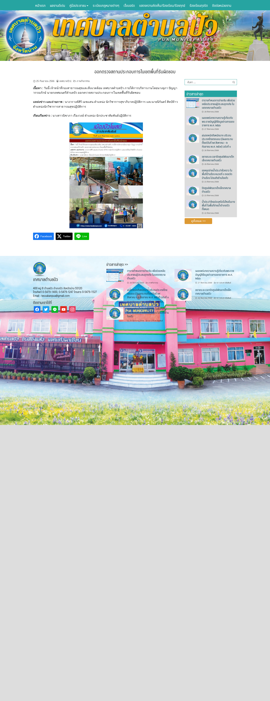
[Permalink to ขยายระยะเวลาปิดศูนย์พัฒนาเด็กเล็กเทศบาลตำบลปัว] (192, 159)
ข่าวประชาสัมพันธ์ (224, 283)
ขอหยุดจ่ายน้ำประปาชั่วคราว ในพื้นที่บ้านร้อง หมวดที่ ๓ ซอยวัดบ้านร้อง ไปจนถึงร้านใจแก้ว (217, 174)
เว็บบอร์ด (129, 5)
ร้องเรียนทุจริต (199, 5)
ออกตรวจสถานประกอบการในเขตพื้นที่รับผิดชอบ (135, 71)
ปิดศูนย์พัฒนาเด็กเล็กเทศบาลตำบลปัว (216, 189)
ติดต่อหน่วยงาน (221, 5)
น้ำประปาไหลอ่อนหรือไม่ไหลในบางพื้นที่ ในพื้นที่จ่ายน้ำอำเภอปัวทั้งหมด (218, 205)
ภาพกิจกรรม (83, 81)
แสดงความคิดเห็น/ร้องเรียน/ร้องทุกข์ (162, 5)
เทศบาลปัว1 (65, 81)
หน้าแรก (40, 5)
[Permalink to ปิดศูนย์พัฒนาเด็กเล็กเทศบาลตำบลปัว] (192, 190)
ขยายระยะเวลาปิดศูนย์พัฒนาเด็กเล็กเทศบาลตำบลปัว (218, 158)
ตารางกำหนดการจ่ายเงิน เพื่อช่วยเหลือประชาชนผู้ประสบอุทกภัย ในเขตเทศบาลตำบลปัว (218, 104)
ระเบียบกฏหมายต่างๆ (106, 5)
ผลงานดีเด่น (57, 5)
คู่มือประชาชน (78, 5)
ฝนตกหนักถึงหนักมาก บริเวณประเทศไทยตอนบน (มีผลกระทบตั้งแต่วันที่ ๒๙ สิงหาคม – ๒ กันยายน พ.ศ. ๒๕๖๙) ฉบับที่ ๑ (217, 141)
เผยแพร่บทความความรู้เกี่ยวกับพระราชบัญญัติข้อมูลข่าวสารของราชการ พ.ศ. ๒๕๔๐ (218, 121)
